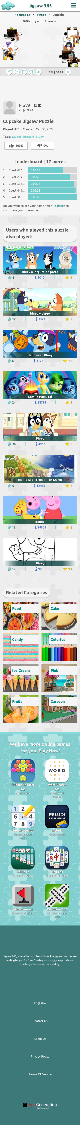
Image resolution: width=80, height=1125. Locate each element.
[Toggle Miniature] (9, 72)
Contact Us (40, 1021)
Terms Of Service (40, 1074)
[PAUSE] (68, 72)
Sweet (41, 14)
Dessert (28, 136)
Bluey (40, 136)
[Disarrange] (32, 72)
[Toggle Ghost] (17, 72)
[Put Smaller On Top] (39, 72)
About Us (40, 1038)
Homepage (22, 14)
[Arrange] (24, 72)
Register (59, 205)
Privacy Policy (40, 1056)
